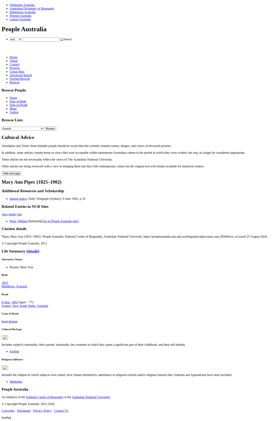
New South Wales (24, 305)
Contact (14, 64)
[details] (32, 251)
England (21, 286)
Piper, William (18, 221)
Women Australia (20, 15)
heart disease (10, 321)
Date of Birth (18, 101)
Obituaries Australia (22, 5)
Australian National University (91, 397)
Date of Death (18, 105)
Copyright (8, 410)
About (14, 60)
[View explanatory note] (5, 337)
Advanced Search (21, 75)
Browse (14, 82)
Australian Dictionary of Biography (32, 8)
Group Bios (17, 71)
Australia (42, 305)
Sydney (6, 305)
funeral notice (18, 198)
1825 (5, 282)
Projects (15, 68)
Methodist (16, 381)
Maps (13, 108)
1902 (14, 302)
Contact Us (61, 410)
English (14, 351)
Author (14, 112)
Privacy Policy (42, 410)
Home (13, 57)
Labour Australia (20, 19)
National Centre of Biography (45, 397)
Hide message (11, 173)
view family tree (12, 214)
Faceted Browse (20, 78)
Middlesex (8, 286)
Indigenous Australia (23, 12)
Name (13, 97)
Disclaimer (24, 410)
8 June (6, 302)
